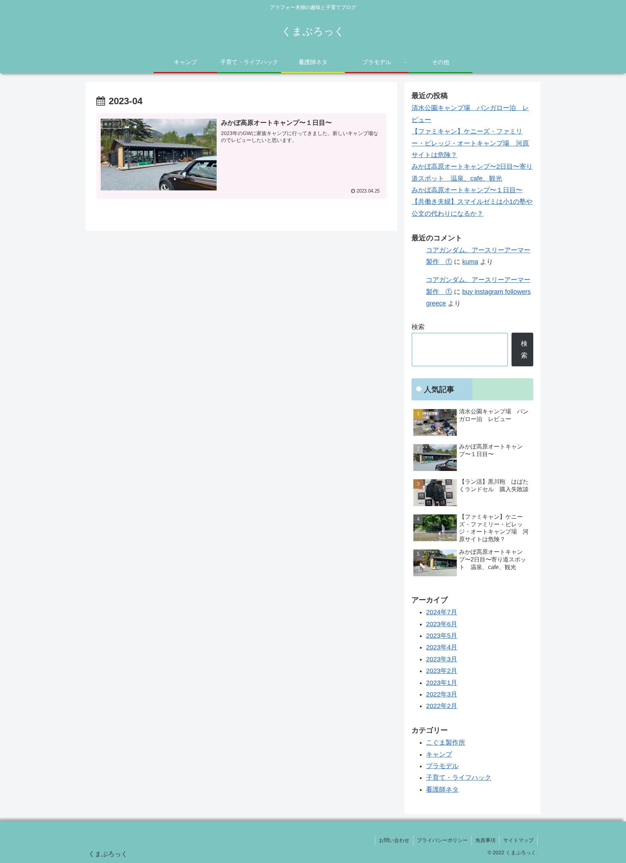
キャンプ (439, 754)
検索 (418, 327)
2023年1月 (441, 682)
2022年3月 (441, 694)
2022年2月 (441, 706)
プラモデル (442, 766)
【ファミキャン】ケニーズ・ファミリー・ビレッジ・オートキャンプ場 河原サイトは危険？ (470, 143)
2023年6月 (441, 624)
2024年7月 (441, 612)
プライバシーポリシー (442, 840)
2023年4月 (441, 647)
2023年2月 (441, 670)
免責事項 (485, 840)
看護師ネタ (442, 789)
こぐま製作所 (445, 742)
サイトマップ (518, 840)
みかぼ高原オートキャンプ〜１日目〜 (467, 190)
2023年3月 (441, 659)
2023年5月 (441, 635)
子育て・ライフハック (458, 777)
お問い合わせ (394, 840)
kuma (470, 261)
